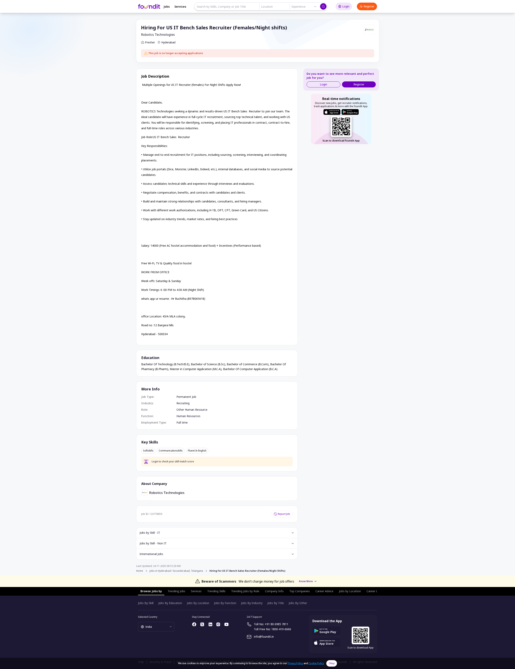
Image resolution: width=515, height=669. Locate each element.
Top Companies (299, 591)
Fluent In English (197, 450)
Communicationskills (171, 450)
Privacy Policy (295, 663)
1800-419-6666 (281, 629)
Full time (182, 422)
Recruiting (183, 403)
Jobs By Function (225, 603)
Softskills (148, 450)
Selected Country (147, 617)
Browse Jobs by (151, 591)
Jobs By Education (170, 603)
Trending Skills (216, 591)
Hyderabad (168, 42)
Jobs (167, 6)
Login (345, 6)
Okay (332, 663)
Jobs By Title (275, 603)
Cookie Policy (316, 663)
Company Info (274, 591)
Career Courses (377, 591)
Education (150, 357)
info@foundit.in (264, 636)
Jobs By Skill (145, 603)
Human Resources (188, 416)
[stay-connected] (194, 624)
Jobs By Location (198, 603)
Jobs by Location (350, 591)
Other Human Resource (191, 409)
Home (139, 571)
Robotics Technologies (158, 34)
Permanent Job (186, 397)
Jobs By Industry (252, 603)
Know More (306, 581)
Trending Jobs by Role (245, 591)
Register (369, 6)
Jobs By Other (298, 603)
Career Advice (324, 591)
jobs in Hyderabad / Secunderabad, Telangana (176, 571)
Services (180, 6)
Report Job (284, 514)
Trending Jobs (176, 591)
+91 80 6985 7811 (276, 624)
